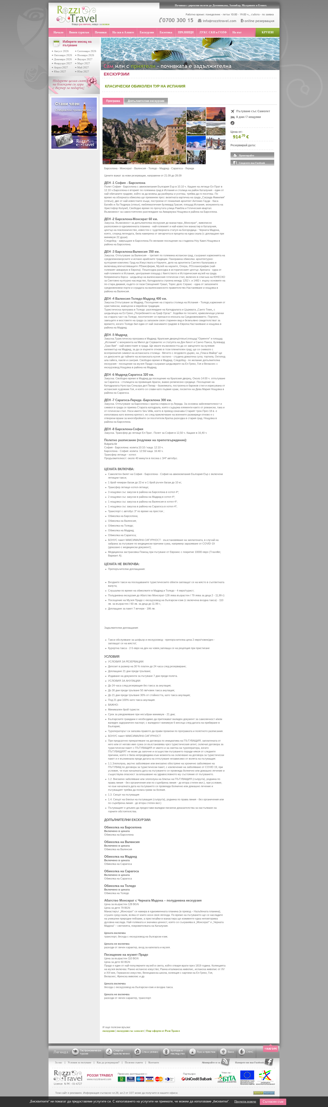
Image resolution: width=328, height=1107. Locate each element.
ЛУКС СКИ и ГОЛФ (213, 32)
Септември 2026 (86, 51)
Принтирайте (246, 155)
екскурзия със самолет (130, 1030)
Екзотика (166, 32)
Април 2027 (61, 67)
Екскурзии (147, 32)
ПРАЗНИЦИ (186, 32)
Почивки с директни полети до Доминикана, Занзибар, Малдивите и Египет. (221, 5)
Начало (58, 32)
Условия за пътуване (79, 1062)
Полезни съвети (134, 1062)
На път (237, 32)
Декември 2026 (63, 59)
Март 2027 (83, 63)
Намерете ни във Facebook (249, 1062)
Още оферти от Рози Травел (163, 1030)
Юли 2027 (83, 71)
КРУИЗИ (267, 32)
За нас (58, 1062)
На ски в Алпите (123, 32)
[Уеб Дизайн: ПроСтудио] (264, 1093)
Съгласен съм (273, 1101)
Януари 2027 (84, 59)
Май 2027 (83, 67)
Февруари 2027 (63, 63)
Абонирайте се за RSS (213, 1062)
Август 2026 (61, 51)
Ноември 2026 (85, 55)
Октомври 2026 (63, 55)
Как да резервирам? (108, 1062)
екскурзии (109, 1030)
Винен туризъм (79, 32)
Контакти (153, 1062)
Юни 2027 (60, 71)
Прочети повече (245, 1101)
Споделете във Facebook (252, 163)
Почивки (101, 32)
